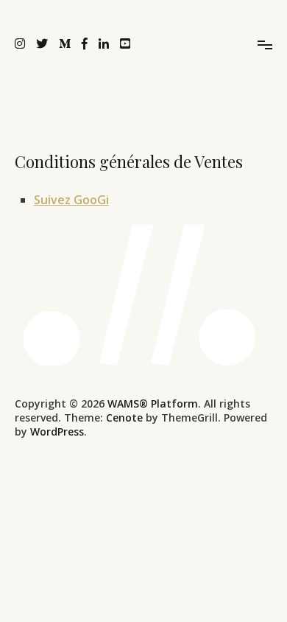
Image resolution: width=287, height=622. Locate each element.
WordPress (57, 431)
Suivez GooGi (71, 200)
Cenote (124, 417)
